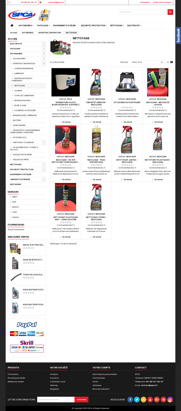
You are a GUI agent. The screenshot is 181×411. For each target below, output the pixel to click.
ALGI (14, 202)
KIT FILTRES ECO (20, 137)
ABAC (14, 196)
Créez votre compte (162, 2)
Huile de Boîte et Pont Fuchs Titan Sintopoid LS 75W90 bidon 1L (34, 260)
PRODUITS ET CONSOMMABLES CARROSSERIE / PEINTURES (25, 131)
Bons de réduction (101, 389)
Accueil (12, 39)
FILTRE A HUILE (20, 105)
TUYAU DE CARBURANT (24, 95)
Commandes (99, 378)
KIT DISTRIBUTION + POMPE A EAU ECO (24, 148)
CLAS (14, 212)
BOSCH (15, 207)
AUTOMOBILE (25, 25)
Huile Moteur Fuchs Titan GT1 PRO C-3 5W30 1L (34, 289)
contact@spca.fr (56, 2)
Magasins (54, 389)
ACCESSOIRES (19, 58)
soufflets (18, 90)
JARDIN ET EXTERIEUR (20, 179)
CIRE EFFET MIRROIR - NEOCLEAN (96, 103)
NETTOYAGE (116, 25)
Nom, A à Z (147, 62)
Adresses (97, 385)
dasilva (15, 217)
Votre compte (101, 367)
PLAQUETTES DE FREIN (22, 154)
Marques (13, 191)
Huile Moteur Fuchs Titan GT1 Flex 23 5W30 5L (34, 304)
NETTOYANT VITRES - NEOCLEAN (96, 218)
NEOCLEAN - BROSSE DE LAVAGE (157, 103)
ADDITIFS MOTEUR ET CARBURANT (21, 79)
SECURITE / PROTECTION (93, 25)
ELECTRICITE (133, 25)
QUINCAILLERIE (19, 125)
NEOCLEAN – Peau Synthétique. (96, 161)
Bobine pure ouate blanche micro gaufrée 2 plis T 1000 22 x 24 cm (65, 104)
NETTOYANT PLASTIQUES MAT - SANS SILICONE (65, 218)
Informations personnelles (105, 374)
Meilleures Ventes (18, 236)
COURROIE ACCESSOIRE (25, 110)
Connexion (144, 2)
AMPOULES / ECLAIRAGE (23, 142)
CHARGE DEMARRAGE (23, 68)
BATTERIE (17, 120)
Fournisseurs (16, 224)
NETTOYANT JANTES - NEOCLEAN (127, 161)
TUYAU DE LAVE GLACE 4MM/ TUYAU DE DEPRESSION (34, 274)
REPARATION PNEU (22, 100)
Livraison (54, 374)
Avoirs (95, 381)
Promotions (13, 374)
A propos (54, 378)
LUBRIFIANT (19, 73)
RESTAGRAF (15, 184)
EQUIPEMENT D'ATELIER (64, 25)
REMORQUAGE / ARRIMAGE (25, 115)
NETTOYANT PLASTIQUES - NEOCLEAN (158, 161)
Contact (140, 367)
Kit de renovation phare (127, 102)
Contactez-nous (57, 381)
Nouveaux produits (16, 378)
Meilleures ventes (16, 381)
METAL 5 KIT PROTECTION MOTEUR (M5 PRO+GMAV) (34, 245)
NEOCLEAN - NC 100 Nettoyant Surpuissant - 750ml (65, 162)
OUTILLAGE (42, 25)
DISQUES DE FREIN (21, 159)
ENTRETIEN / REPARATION (24, 63)
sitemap (54, 385)
